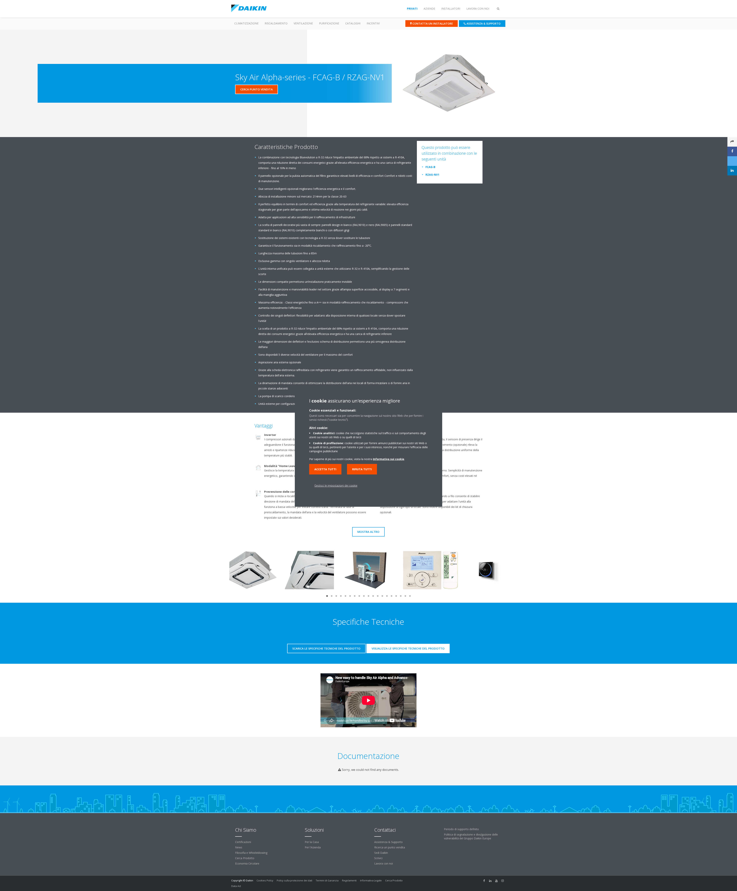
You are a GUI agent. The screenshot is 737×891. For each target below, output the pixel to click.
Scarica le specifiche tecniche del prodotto (326, 648)
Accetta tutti (325, 469)
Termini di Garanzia (327, 880)
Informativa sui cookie (388, 459)
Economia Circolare (247, 863)
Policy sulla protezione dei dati (294, 880)
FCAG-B (430, 167)
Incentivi (373, 23)
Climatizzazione (246, 23)
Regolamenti (349, 880)
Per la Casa (312, 842)
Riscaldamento (276, 23)
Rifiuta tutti (362, 469)
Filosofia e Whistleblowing (251, 853)
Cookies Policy (265, 880)
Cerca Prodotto (244, 858)
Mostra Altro (368, 532)
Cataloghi (352, 23)
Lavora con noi (383, 863)
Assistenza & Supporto (388, 842)
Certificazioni (243, 842)
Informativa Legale (371, 880)
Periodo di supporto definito (461, 829)
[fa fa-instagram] (503, 881)
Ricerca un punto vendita (389, 847)
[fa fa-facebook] (484, 881)
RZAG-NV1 (432, 174)
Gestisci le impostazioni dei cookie (335, 485)
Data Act (236, 886)
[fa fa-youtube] (496, 881)
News (238, 847)
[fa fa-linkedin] (490, 881)
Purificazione (329, 23)
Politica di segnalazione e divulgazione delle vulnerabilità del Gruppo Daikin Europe (471, 836)
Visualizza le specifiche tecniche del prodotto (408, 648)
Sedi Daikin (381, 853)
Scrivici (378, 858)
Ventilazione (303, 23)
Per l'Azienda (313, 847)
